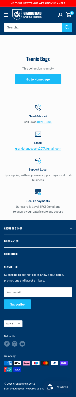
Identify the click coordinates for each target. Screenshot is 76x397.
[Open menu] (6, 15)
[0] (68, 14)
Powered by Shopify (37, 388)
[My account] (60, 15)
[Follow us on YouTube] (22, 344)
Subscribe (17, 304)
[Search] (67, 27)
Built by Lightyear (14, 388)
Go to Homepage (38, 79)
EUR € (9, 323)
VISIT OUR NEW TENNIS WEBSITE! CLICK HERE (38, 3)
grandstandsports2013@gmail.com (38, 148)
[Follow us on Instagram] (14, 344)
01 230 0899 (44, 122)
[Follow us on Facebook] (7, 344)
